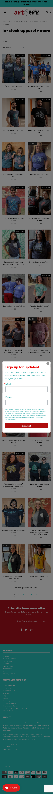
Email (8, 384)
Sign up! (26, 426)
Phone (8, 397)
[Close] (48, 363)
